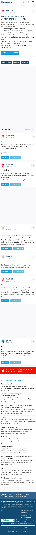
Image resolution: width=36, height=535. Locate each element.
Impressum (9, 527)
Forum (3, 6)
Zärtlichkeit (24, 62)
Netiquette (26, 494)
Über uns (4, 496)
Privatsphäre (26, 527)
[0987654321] (3, 11)
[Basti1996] (3, 280)
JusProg (30, 523)
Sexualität (16, 62)
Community (10, 494)
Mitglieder (18, 494)
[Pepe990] (3, 257)
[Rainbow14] (3, 136)
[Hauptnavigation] (33, 2)
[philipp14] (3, 341)
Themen (9, 6)
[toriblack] (3, 227)
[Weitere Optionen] (33, 11)
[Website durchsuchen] (24, 2)
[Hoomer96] (3, 165)
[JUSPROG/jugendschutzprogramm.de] (8, 520)
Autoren (11, 496)
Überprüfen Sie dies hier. (27, 517)
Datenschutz (17, 527)
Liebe (3, 62)
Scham (18, 6)
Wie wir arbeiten (20, 496)
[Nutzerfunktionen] (28, 2)
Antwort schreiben (10, 53)
